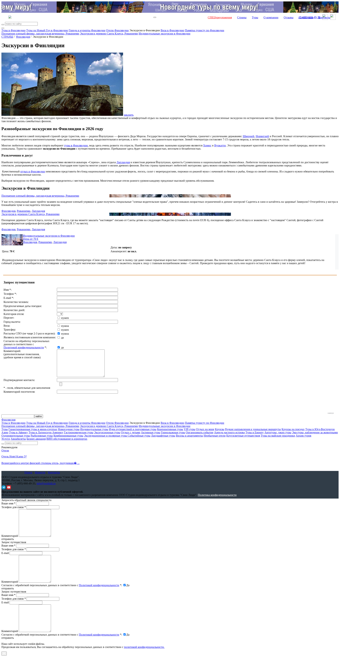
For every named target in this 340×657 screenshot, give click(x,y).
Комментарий (9, 535)
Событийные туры (139, 435)
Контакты (324, 17)
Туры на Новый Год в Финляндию (47, 30)
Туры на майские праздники (278, 435)
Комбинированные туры (68, 435)
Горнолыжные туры (173, 432)
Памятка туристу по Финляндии (204, 30)
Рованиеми (23, 210)
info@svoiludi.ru (46, 483)
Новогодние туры (69, 429)
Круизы (219, 429)
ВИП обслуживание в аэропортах (66, 438)
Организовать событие (199, 432)
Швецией (248, 136)
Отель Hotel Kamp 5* (14, 456)
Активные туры (150, 432)
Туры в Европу (254, 432)
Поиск (28, 472)
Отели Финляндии (117, 30)
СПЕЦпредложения (220, 17)
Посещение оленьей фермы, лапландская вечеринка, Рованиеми (40, 33)
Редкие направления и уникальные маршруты (253, 429)
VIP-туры (189, 429)
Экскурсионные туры (107, 432)
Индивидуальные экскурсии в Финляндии (164, 33)
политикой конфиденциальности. (144, 647)
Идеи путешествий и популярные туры (132, 429)
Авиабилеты (18, 438)
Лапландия (123, 162)
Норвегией (262, 136)
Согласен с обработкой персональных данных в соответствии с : (61, 585)
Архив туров (303, 435)
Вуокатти (220, 145)
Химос (207, 145)
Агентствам (306, 17)
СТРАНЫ (7, 36)
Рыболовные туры (42, 435)
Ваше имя (8, 503)
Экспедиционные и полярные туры (106, 435)
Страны (241, 17)
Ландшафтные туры (163, 435)
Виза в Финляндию (172, 30)
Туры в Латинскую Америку (46, 432)
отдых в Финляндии (32, 171)
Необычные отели (215, 435)
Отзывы (288, 17)
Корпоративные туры (170, 429)
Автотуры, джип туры (277, 432)
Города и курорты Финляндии (87, 30)
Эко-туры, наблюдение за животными (315, 432)
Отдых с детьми (130, 432)
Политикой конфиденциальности (24, 347)
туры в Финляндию (76, 145)
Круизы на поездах (293, 429)
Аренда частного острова (229, 432)
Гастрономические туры (78, 432)
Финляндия (23, 36)
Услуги (5, 438)
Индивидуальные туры (94, 429)
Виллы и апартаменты (189, 435)
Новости (40, 472)
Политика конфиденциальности (217, 494)
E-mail (5, 552)
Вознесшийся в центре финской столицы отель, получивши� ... (40, 463)
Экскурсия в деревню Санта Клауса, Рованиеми (109, 33)
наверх (331, 413)
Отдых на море (205, 429)
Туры (255, 17)
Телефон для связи (13, 507)
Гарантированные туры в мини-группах (32, 429)
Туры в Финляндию (13, 30)
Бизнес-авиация (36, 438)
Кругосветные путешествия (243, 435)
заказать (129, 114)
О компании (271, 17)
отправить (7, 637)
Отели (5, 450)
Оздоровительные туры (15, 435)
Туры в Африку (18, 432)
